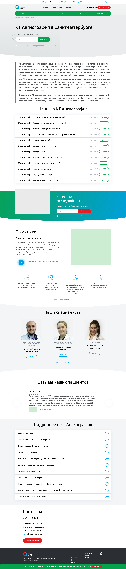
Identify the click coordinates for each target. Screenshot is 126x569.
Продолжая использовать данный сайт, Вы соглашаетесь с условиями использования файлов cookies (58, 566)
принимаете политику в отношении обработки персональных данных (34, 46)
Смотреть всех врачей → (63, 362)
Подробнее (31, 356)
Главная (17, 17)
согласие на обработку (38, 45)
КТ (43, 13)
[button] (17, 403)
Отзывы (53, 7)
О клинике (45, 7)
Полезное (68, 7)
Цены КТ (73, 560)
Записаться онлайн (104, 7)
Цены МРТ (74, 557)
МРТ (23, 13)
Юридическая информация (30, 560)
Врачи (60, 7)
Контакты (74, 564)
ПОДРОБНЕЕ (104, 117)
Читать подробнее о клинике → (63, 299)
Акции (73, 562)
